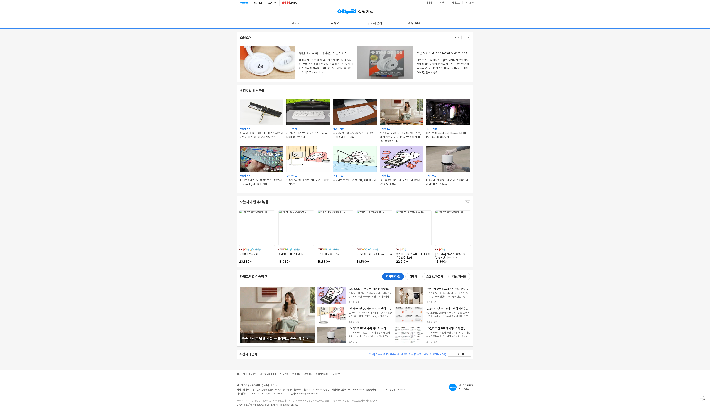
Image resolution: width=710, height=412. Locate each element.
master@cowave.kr (307, 393)
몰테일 (441, 2)
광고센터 (308, 374)
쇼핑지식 (272, 2)
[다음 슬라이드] (468, 37)
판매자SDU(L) (322, 374)
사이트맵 (337, 374)
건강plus (258, 3)
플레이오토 (455, 2)
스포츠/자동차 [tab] (434, 276)
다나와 (429, 2)
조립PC (289, 2)
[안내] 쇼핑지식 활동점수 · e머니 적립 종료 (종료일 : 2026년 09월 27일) (407, 354)
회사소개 (241, 374)
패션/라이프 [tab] (459, 276)
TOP (702, 398)
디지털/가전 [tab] (393, 276)
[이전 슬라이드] (464, 37)
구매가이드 (296, 23)
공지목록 (459, 354)
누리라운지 (374, 23)
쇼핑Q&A (414, 23)
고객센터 (296, 374)
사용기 (335, 23)
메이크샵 (469, 2)
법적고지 (284, 374)
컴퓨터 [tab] (413, 276)
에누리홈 (244, 3)
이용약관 (252, 374)
